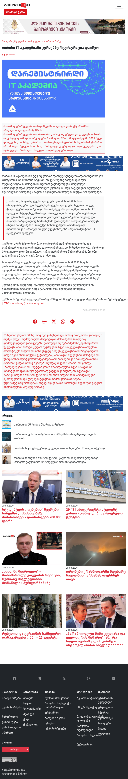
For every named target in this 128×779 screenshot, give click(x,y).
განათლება (10, 722)
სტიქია (49, 723)
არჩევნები (52, 712)
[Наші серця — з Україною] (17, 5)
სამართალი (10, 716)
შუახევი (28, 714)
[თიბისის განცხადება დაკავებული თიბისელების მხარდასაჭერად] (6, 448)
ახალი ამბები (11, 698)
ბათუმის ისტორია (89, 735)
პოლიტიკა (105, 707)
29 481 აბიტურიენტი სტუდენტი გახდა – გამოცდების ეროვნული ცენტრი (94, 513)
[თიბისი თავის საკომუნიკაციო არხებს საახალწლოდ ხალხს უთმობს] (6, 436)
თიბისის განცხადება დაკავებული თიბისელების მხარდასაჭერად (59, 448)
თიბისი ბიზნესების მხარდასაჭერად (39, 424)
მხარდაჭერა (15, 12)
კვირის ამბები (12, 707)
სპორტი (103, 712)
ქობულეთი (30, 724)
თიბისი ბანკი (53, 41)
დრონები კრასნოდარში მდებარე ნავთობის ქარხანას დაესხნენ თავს (96, 575)
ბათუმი (28, 698)
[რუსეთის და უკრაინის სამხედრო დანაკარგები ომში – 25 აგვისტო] (32, 610)
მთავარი (7, 41)
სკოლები (104, 723)
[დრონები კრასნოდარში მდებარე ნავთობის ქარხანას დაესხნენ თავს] (96, 548)
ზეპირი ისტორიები (90, 698)
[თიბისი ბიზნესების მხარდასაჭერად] (6, 424)
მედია (102, 728)
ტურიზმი (104, 734)
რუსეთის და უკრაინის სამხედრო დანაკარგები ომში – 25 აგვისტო (31, 635)
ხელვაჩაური (32, 708)
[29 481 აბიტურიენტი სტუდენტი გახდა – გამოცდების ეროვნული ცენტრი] (96, 486)
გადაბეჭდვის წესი (94, 309)
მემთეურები (85, 744)
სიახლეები (34, 41)
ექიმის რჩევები (55, 728)
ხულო (27, 703)
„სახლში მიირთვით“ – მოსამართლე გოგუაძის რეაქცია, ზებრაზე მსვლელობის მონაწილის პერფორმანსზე (31, 577)
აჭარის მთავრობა (57, 698)
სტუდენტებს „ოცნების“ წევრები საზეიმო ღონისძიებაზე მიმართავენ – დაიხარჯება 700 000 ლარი (31, 515)
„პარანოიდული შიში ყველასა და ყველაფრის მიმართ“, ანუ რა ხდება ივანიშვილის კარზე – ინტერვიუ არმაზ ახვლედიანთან (95, 639)
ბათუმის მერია (55, 718)
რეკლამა (20, 41)
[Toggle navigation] (119, 5)
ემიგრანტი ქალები (90, 707)
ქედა (26, 719)
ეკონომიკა (105, 718)
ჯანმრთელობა (12, 727)
